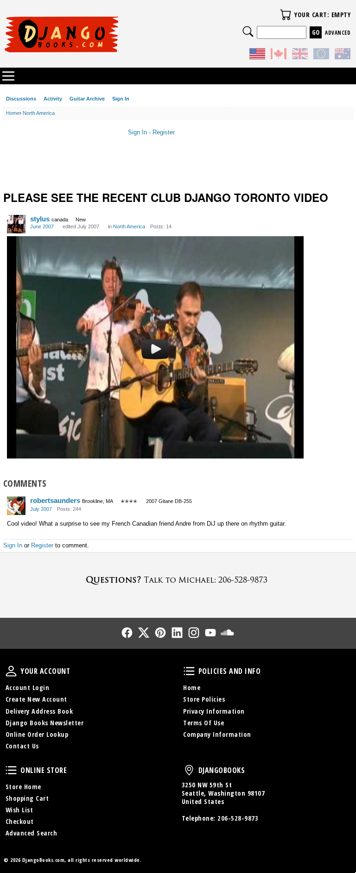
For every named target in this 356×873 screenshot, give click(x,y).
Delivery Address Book (39, 711)
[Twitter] (143, 632)
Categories (8, 76)
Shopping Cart (27, 798)
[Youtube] (210, 632)
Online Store (11, 770)
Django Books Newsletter (45, 722)
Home (191, 687)
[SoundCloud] (227, 632)
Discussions (21, 98)
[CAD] (278, 55)
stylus (40, 219)
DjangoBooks (189, 770)
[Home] (91, 34)
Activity (53, 98)
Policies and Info (189, 671)
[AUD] (342, 55)
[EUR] (321, 55)
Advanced (337, 32)
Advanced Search (31, 833)
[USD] (257, 55)
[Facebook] (127, 632)
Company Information (217, 734)
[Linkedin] (177, 632)
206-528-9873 (237, 818)
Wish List (19, 809)
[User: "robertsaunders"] (16, 505)
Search (248, 31)
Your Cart (285, 14)
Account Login (28, 687)
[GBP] (300, 55)
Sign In (120, 98)
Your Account (11, 671)
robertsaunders (55, 500)
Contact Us (22, 745)
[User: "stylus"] (16, 224)
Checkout (20, 821)
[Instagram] (193, 632)
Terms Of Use (203, 722)
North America (129, 226)
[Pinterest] (160, 632)
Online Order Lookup (37, 734)
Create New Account (36, 699)
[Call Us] (178, 580)
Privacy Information (214, 711)
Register (164, 132)
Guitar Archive (87, 98)
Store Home (23, 786)
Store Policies (204, 699)
